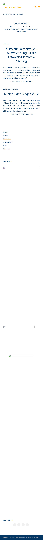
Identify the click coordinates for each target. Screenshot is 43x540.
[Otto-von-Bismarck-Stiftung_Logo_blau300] (17, 7)
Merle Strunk (28, 81)
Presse (5, 135)
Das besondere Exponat (10, 89)
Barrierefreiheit (7, 142)
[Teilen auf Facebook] (14, 524)
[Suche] (34, 7)
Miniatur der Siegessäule (21, 94)
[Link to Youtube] (27, 524)
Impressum (6, 149)
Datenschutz (7, 139)
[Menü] (39, 7)
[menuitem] (34, 7)
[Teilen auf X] (18, 524)
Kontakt (5, 132)
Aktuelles (6, 44)
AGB (4, 145)
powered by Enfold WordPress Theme (29, 537)
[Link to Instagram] (23, 524)
